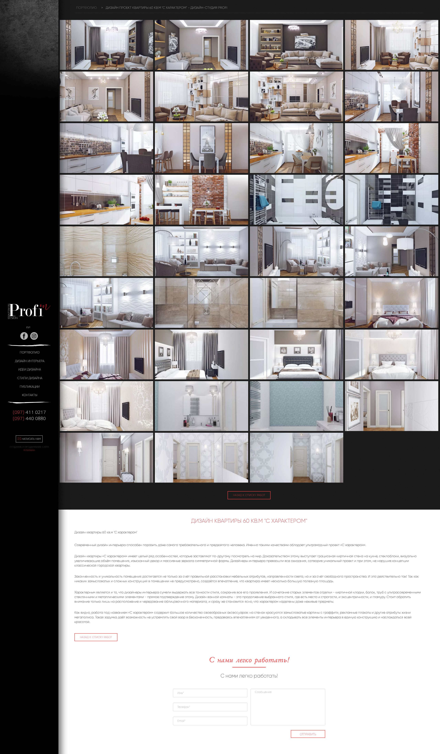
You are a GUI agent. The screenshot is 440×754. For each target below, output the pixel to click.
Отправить (308, 734)
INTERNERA (29, 450)
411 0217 (29, 412)
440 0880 (29, 418)
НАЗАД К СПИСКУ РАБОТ (249, 495)
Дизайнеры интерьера (248, 561)
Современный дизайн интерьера (100, 545)
